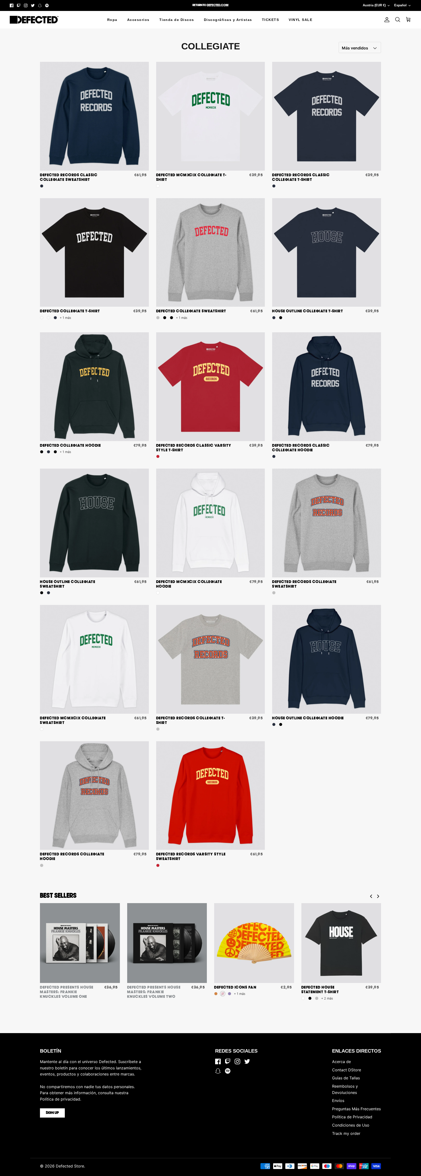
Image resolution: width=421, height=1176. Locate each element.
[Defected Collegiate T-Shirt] (94, 252)
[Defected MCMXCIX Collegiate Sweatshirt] (94, 659)
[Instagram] (26, 5)
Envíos (338, 1100)
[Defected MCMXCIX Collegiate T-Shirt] (210, 116)
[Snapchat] (40, 5)
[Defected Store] (34, 20)
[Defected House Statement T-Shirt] (341, 943)
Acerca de (341, 1061)
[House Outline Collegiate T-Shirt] (326, 252)
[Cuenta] (386, 20)
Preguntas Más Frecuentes (356, 1108)
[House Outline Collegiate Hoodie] (326, 659)
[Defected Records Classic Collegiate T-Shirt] (326, 116)
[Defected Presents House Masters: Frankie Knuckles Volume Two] (167, 943)
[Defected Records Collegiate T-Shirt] (210, 659)
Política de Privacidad (352, 1116)
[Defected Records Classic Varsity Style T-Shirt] (210, 386)
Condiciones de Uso (350, 1125)
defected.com (217, 5)
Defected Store (70, 1166)
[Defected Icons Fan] (254, 943)
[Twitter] (33, 5)
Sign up (52, 1113)
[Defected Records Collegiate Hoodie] (94, 795)
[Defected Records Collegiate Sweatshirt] (326, 523)
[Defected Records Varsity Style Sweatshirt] (210, 795)
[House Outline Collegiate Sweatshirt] (94, 523)
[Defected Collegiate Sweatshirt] (210, 252)
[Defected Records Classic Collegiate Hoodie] (326, 386)
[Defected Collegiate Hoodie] (94, 386)
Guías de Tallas (346, 1077)
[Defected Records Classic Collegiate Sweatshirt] (94, 116)
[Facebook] (11, 5)
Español (400, 5)
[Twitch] (18, 5)
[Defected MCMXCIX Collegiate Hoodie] (210, 523)
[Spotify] (47, 5)
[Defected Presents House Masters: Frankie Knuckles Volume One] (80, 943)
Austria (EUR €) (374, 5)
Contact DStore (346, 1069)
